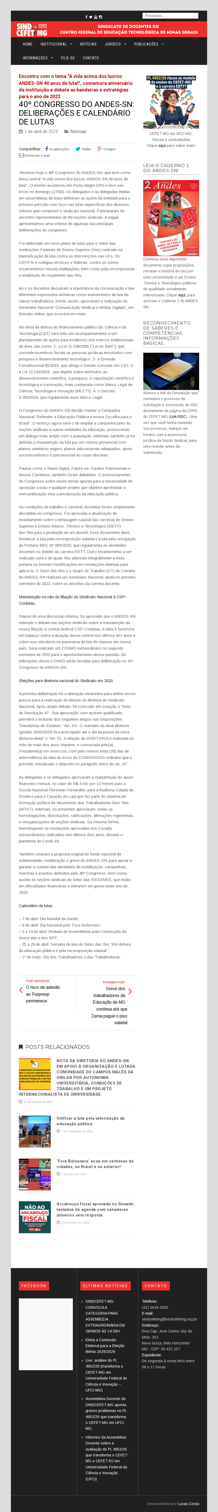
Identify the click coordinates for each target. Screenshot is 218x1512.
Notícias (88, 44)
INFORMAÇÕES (35, 58)
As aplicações (59, 149)
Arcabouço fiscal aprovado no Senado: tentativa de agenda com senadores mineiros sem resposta (96, 1210)
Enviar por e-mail (37, 155)
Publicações (146, 44)
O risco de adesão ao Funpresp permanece (43, 994)
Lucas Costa (188, 1504)
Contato (91, 58)
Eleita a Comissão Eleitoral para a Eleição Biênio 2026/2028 (105, 1346)
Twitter (86, 149)
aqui (162, 145)
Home (28, 44)
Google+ (109, 149)
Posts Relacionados (57, 1047)
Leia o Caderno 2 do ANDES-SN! (166, 168)
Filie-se (68, 58)
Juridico (113, 44)
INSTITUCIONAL (54, 44)
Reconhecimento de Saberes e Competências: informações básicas (167, 333)
